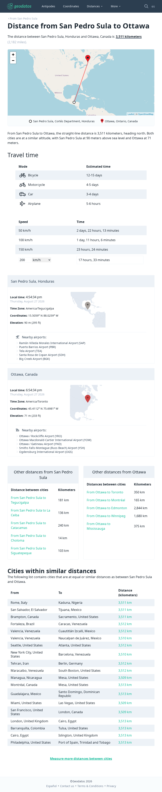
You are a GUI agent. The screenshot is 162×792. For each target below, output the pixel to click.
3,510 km (125, 638)
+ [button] (13, 54)
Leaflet (131, 114)
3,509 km (125, 677)
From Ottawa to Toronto (105, 492)
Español (51, 786)
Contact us (67, 786)
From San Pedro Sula (23, 18)
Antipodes (48, 6)
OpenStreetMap (145, 114)
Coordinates (71, 6)
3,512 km (125, 624)
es (153, 6)
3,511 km (125, 602)
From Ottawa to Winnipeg (106, 516)
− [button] (13, 60)
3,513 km (125, 685)
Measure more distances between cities (81, 758)
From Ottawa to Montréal (106, 500)
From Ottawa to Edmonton (107, 508)
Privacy (111, 786)
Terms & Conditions (90, 786)
